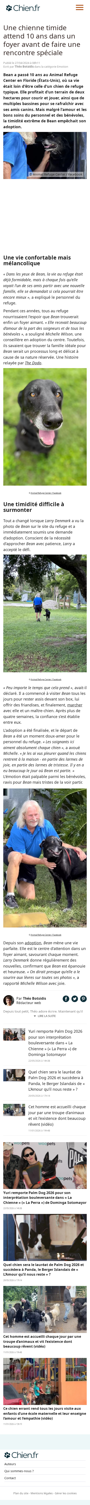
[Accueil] (23, 7)
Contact (10, 1478)
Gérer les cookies (66, 1493)
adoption (33, 942)
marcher (74, 705)
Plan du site (20, 1493)
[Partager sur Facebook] (66, 1000)
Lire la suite (47, 1016)
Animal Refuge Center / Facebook (46, 493)
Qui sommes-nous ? (19, 1471)
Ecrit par (18, 66)
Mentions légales (42, 1493)
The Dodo (33, 362)
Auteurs (10, 1464)
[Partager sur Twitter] (74, 1000)
